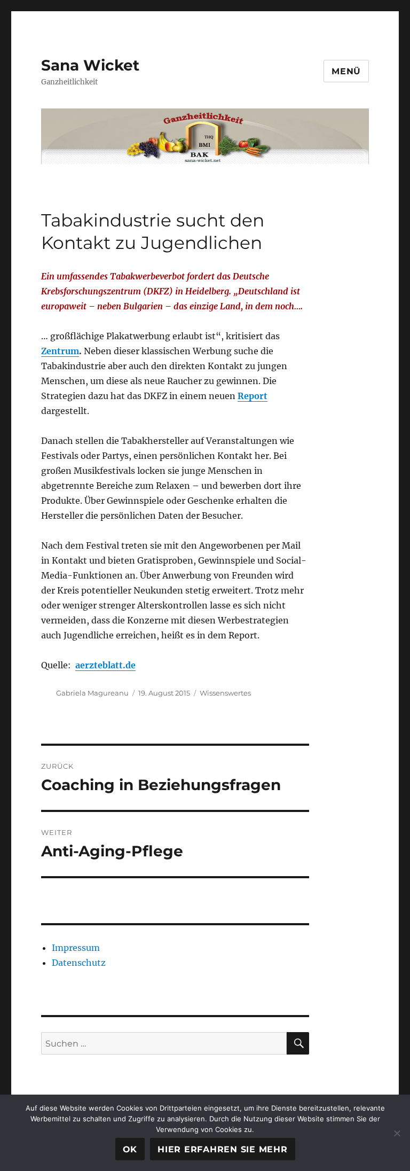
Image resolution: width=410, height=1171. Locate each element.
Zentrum (60, 351)
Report (252, 396)
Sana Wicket (90, 65)
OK (130, 1149)
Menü (346, 71)
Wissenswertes (225, 693)
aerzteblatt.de (105, 665)
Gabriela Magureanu (92, 693)
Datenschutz (79, 962)
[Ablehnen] (396, 1133)
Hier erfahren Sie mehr (222, 1149)
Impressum (76, 947)
